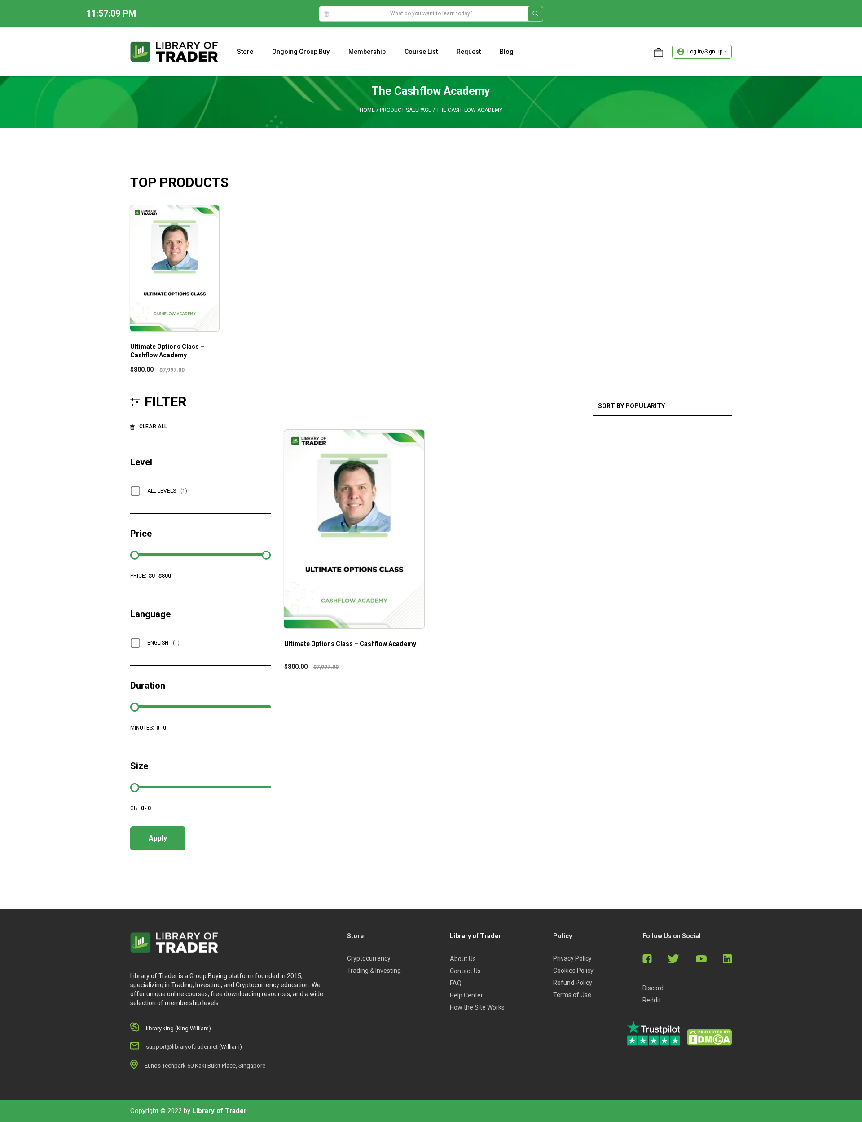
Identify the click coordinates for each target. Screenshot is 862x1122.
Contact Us (465, 971)
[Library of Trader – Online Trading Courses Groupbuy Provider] (174, 51)
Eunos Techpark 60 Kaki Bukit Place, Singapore (205, 1065)
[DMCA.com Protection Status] (709, 1037)
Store (245, 51)
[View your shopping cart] (658, 51)
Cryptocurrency (369, 958)
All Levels (167, 491)
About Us (463, 958)
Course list (421, 51)
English (163, 643)
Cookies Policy (573, 970)
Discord (653, 988)
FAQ (456, 983)
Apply (158, 838)
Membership (367, 51)
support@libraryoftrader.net (182, 1046)
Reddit (651, 1000)
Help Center (466, 995)
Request (469, 51)
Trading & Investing (374, 970)
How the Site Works (477, 1007)
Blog (507, 51)
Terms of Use (572, 994)
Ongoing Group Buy (301, 51)
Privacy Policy (572, 958)
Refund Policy (572, 982)
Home (367, 110)
